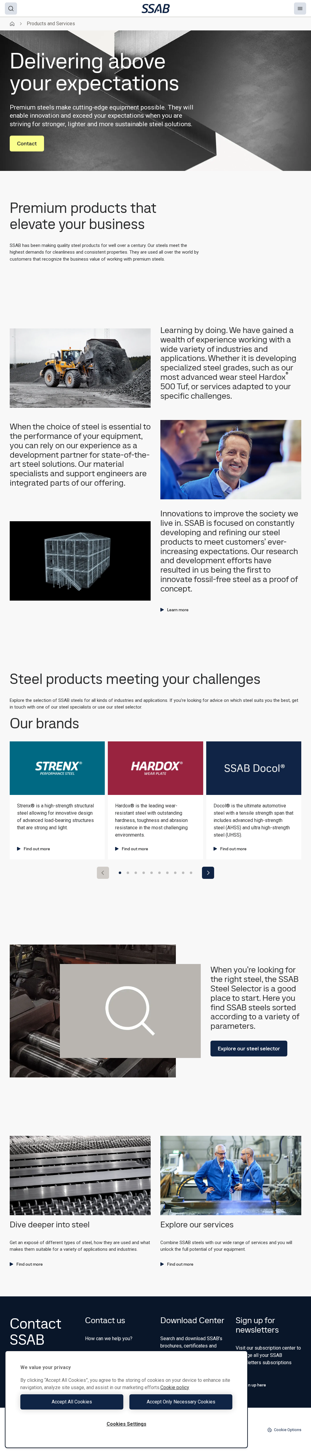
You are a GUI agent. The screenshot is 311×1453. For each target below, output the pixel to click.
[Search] (11, 8)
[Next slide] (208, 873)
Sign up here (254, 1385)
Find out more (37, 848)
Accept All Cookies (72, 1402)
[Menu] (300, 8)
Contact (27, 143)
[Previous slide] (103, 873)
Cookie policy (174, 1387)
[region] (126, 1399)
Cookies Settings (126, 1424)
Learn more (178, 609)
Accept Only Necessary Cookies (181, 1402)
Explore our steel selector (249, 1048)
